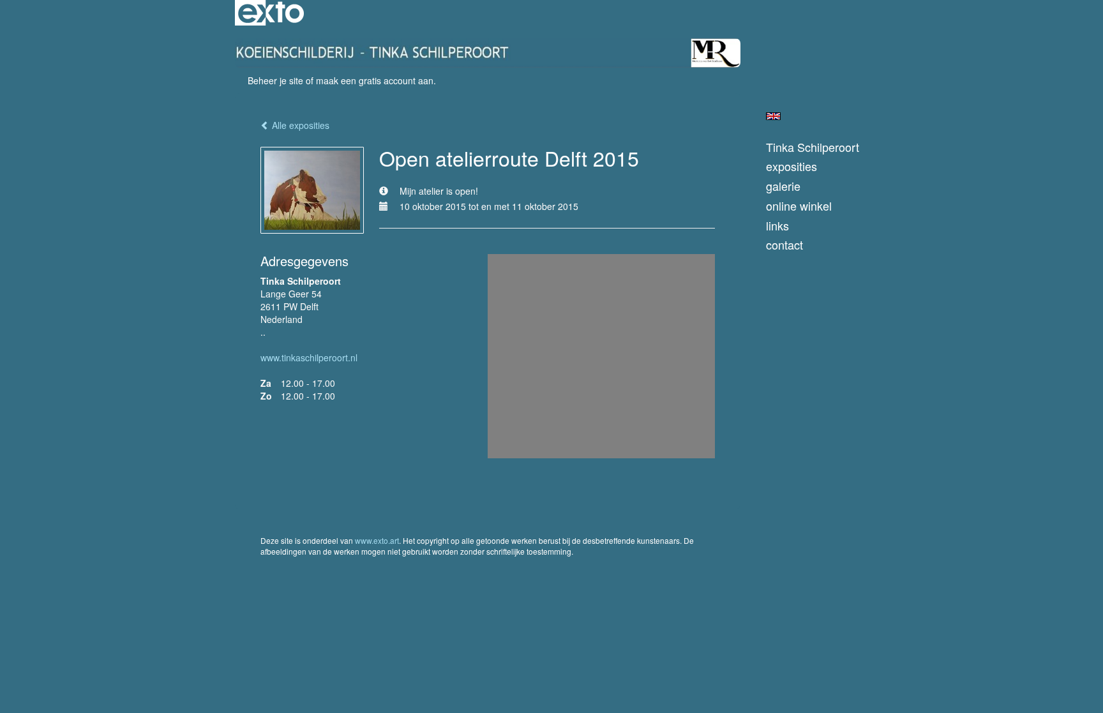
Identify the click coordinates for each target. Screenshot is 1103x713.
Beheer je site (275, 80)
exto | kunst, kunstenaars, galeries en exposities (271, 13)
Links (777, 226)
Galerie (783, 186)
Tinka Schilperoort (812, 147)
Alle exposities (299, 125)
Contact (784, 245)
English (773, 116)
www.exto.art (377, 540)
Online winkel (799, 206)
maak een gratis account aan (374, 80)
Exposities (791, 166)
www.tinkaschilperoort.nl (308, 357)
